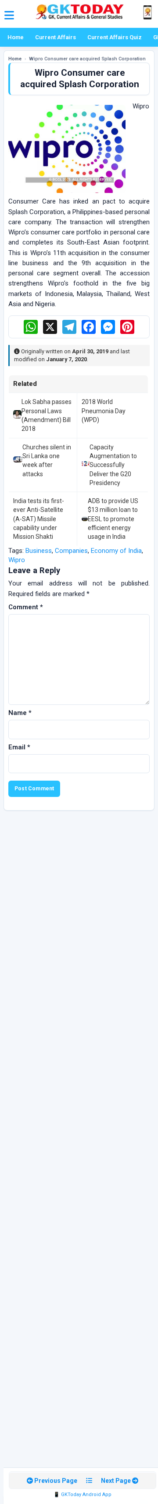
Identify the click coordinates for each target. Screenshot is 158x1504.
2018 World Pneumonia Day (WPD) (104, 410)
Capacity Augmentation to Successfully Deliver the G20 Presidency (113, 465)
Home (15, 37)
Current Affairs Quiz (114, 37)
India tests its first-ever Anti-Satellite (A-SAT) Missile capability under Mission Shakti (38, 518)
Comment (25, 607)
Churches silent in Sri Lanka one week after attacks (46, 461)
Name (20, 713)
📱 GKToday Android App (82, 1494)
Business (38, 551)
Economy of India (116, 551)
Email (19, 747)
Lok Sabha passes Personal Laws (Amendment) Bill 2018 (47, 415)
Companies (71, 551)
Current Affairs (55, 37)
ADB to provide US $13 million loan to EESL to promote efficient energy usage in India (113, 518)
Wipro (16, 560)
